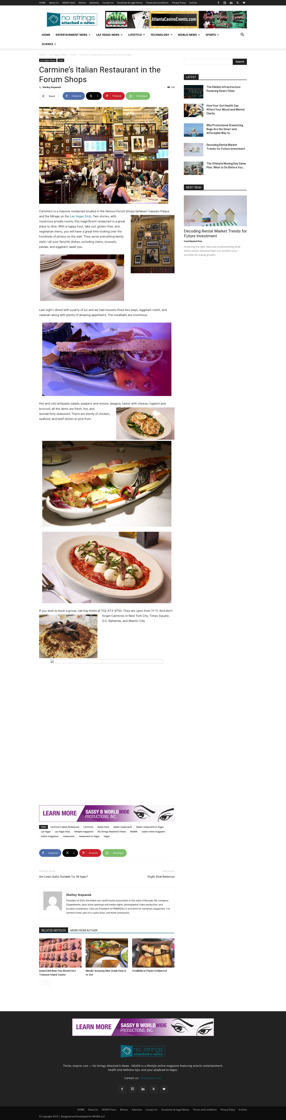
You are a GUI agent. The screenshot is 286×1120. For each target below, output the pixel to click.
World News (187, 35)
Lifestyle (135, 35)
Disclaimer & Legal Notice (129, 2)
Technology (160, 35)
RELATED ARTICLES (53, 930)
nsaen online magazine (153, 831)
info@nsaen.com (150, 1078)
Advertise (94, 2)
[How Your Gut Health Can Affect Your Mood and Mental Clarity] (193, 110)
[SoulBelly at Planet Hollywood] (153, 953)
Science (47, 44)
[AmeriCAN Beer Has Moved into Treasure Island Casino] (60, 953)
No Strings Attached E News (112, 831)
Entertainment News (71, 35)
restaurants (69, 836)
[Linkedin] (231, 2)
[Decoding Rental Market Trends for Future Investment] (193, 149)
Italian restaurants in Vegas (150, 826)
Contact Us (108, 2)
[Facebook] (218, 2)
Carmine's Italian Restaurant (64, 826)
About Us (54, 2)
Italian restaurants (122, 826)
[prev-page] (41, 982)
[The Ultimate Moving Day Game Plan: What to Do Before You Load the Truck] (193, 168)
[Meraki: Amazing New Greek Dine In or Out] (107, 953)
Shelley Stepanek (52, 87)
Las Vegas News (107, 35)
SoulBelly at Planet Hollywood (149, 970)
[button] (242, 35)
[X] (237, 2)
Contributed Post (193, 241)
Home (46, 35)
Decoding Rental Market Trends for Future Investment (215, 233)
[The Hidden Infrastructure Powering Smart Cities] (193, 91)
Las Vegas (46, 831)
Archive (193, 2)
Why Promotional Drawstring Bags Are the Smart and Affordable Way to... (224, 129)
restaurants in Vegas (89, 836)
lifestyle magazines (83, 831)
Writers (82, 2)
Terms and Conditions (157, 2)
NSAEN (133, 831)
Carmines (88, 826)
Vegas (107, 836)
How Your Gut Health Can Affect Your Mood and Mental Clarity (225, 109)
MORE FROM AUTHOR (83, 930)
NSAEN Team (68, 2)
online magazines (50, 836)
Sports (211, 35)
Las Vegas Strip (80, 216)
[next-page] (47, 982)
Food (73, 54)
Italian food (103, 826)
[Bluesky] (244, 2)
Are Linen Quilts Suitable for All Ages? (63, 876)
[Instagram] (225, 2)
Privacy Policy (179, 2)
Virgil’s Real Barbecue (161, 876)
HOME (42, 2)
